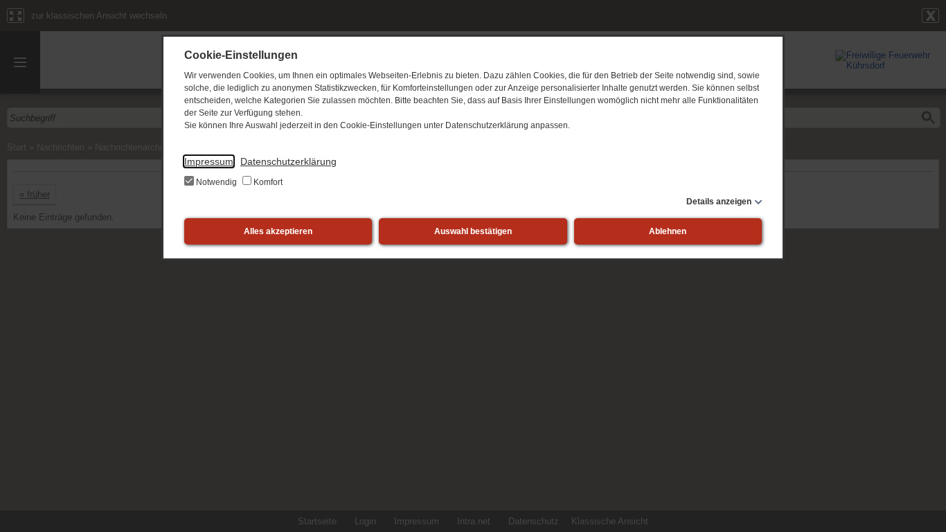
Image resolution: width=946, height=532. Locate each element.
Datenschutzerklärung (288, 161)
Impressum (208, 161)
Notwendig (216, 182)
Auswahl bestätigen (473, 231)
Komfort (267, 182)
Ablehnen (667, 231)
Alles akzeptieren (278, 231)
